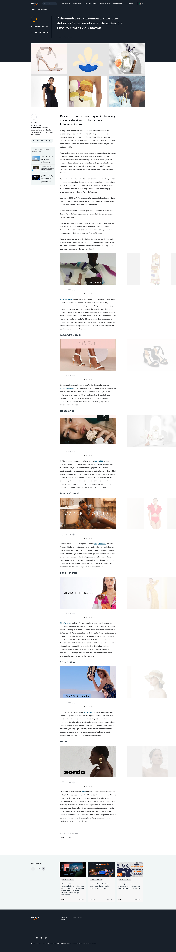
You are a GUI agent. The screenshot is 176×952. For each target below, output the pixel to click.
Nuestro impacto (105, 3)
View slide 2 (86, 293)
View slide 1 (84, 293)
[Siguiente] (73, 290)
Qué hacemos (77, 3)
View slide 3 (89, 293)
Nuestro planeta (117, 3)
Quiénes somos (65, 3)
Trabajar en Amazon (90, 3)
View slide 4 (91, 293)
